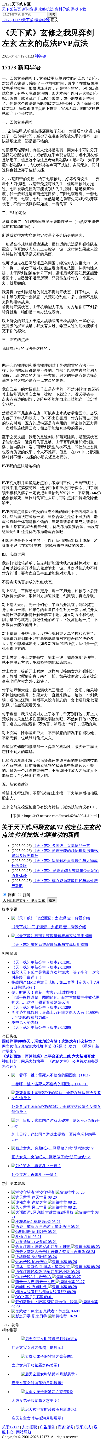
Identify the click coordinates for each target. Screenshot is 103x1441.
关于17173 (10, 1427)
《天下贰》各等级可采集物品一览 (61, 846)
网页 (12, 895)
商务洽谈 (65, 1427)
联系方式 (83, 1427)
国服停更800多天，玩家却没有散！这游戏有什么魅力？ (49, 1041)
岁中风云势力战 (24, 1022)
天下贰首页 (11, 9)
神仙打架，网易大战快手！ (25, 1061)
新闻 (26, 895)
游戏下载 (78, 9)
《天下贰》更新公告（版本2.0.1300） (43, 967)
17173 (6, 20)
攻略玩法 (46, 9)
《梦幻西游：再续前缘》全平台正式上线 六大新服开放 (48, 1056)
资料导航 (62, 9)
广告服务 (47, 1427)
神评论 (40, 56)
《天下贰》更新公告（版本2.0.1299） (43, 1007)
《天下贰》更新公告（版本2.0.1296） (43, 1027)
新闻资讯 (29, 9)
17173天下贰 (23, 20)
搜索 (52, 14)
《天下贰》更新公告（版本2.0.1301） (43, 962)
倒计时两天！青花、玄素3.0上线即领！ (44, 992)
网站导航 (23, 1432)
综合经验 (42, 20)
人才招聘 (29, 1427)
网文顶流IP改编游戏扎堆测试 (26, 1046)
